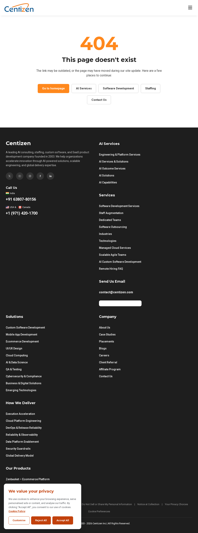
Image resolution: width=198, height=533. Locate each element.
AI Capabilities (108, 182)
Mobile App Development (21, 334)
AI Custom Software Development (120, 261)
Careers (104, 355)
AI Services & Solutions (113, 161)
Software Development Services (119, 206)
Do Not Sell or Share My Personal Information (107, 504)
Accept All (62, 520)
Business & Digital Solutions (23, 383)
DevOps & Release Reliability (24, 427)
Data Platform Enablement (22, 441)
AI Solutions (106, 175)
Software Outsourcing (113, 226)
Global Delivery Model (20, 455)
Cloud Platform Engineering (23, 420)
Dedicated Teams (110, 220)
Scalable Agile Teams (112, 254)
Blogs (103, 348)
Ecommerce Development (22, 341)
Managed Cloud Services (115, 247)
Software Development (118, 88)
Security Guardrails (18, 448)
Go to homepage (53, 88)
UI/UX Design (14, 348)
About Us (104, 327)
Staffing (150, 88)
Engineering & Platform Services (119, 154)
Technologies (107, 240)
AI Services (84, 88)
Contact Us (99, 100)
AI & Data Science (17, 362)
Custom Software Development (25, 327)
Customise (19, 520)
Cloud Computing (17, 355)
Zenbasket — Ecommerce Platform (28, 479)
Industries (105, 233)
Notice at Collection (148, 504)
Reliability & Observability (22, 434)
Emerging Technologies (21, 390)
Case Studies (107, 334)
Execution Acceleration (20, 413)
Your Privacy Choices (176, 504)
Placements (106, 341)
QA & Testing (14, 369)
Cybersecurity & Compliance (24, 376)
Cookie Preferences (99, 511)
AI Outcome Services (112, 168)
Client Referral (108, 362)
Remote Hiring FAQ (111, 268)
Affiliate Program (110, 369)
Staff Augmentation (111, 213)
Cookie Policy (17, 511)
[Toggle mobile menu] (190, 7)
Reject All (41, 520)
